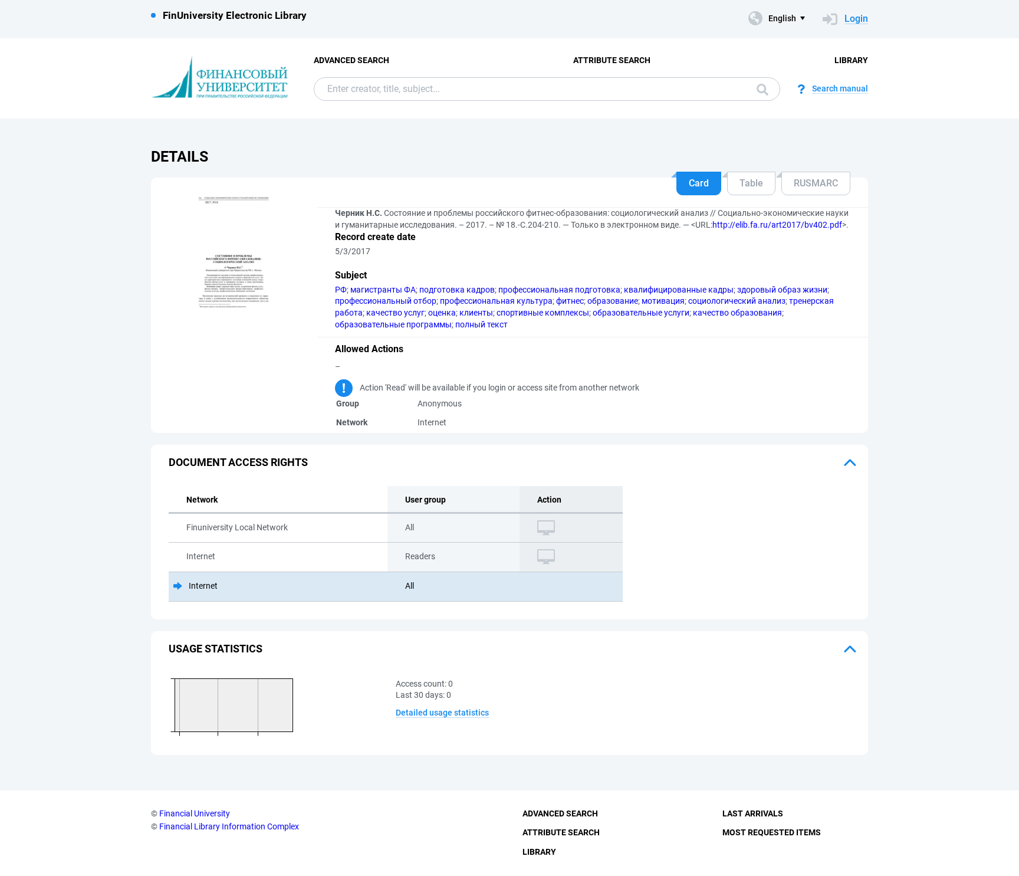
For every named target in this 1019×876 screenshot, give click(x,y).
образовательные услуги (641, 312)
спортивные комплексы (543, 312)
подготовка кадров (457, 289)
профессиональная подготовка (559, 289)
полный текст (481, 324)
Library (851, 60)
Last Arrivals (752, 813)
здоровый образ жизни (782, 289)
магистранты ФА (383, 289)
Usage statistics (215, 648)
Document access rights (238, 462)
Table (751, 183)
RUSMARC (816, 183)
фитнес (570, 301)
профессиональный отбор (385, 301)
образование (612, 301)
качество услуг (395, 312)
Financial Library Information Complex (229, 826)
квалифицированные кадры (679, 289)
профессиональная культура (496, 301)
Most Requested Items (771, 832)
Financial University (194, 813)
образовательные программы (393, 324)
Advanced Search (351, 60)
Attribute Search (611, 60)
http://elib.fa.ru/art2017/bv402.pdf (777, 224)
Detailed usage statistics (442, 712)
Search (759, 89)
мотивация (663, 301)
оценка (442, 312)
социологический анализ (736, 301)
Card (699, 183)
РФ (341, 289)
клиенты (476, 312)
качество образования (737, 312)
